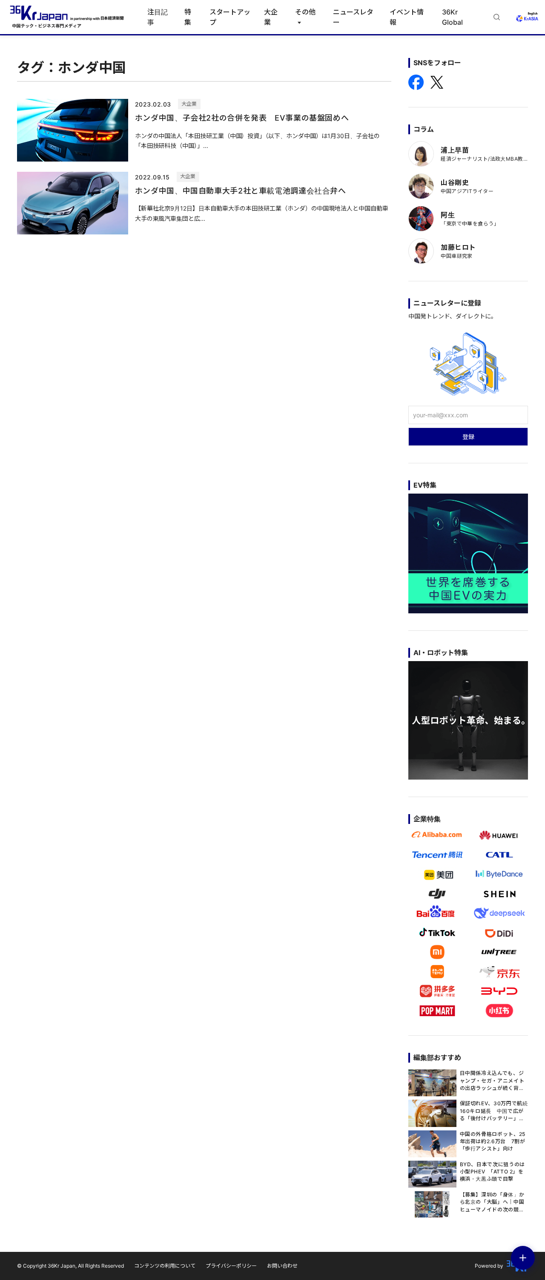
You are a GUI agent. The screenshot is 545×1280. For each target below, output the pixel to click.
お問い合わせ (282, 1266)
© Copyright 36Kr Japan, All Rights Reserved (70, 1266)
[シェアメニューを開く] (523, 1258)
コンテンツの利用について (164, 1266)
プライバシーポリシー (231, 1266)
